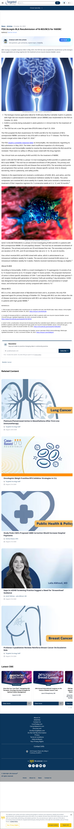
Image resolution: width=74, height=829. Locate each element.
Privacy (37, 735)
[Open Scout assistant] (64, 2)
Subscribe (63, 351)
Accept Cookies (53, 825)
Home (25, 778)
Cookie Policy (14, 821)
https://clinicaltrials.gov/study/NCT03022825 (47, 326)
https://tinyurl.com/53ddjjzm (45, 332)
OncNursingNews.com (37, 731)
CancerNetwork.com (37, 726)
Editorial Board (37, 739)
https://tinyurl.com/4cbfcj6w (37, 311)
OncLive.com (37, 728)
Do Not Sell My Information (37, 733)
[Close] (71, 815)
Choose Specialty (35, 8)
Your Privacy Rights (37, 741)
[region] (37, 820)
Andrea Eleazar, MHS (12, 539)
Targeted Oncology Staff (13, 427)
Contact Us (37, 722)
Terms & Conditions (37, 737)
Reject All (66, 825)
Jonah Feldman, (10, 596)
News (40, 778)
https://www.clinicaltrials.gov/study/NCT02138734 (16, 319)
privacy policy (37, 354)
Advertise (37, 720)
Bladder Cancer (7, 362)
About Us (37, 718)
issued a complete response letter (20, 143)
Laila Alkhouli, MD (21, 596)
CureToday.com (37, 724)
